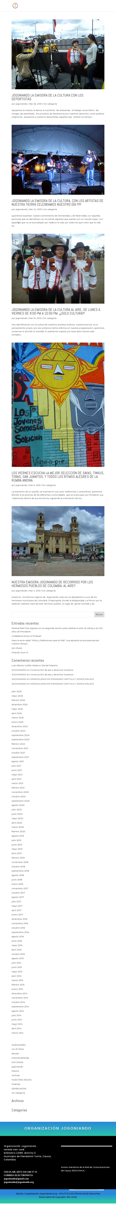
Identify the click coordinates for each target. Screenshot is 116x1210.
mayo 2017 (17, 906)
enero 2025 (17, 722)
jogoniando (21, 104)
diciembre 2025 (20, 704)
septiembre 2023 (20, 739)
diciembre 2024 (20, 726)
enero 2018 (17, 884)
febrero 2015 (18, 984)
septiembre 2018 (20, 871)
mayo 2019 (17, 849)
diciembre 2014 (19, 993)
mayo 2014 (17, 1024)
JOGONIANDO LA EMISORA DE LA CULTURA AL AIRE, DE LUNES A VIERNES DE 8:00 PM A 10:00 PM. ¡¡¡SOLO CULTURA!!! (56, 311)
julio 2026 (17, 691)
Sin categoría (50, 104)
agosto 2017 (18, 897)
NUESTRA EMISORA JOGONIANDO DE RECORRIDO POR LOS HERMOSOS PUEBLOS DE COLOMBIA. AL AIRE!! (52, 584)
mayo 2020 (17, 818)
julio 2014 (16, 1015)
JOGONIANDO (19, 670)
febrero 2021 (18, 787)
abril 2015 (16, 976)
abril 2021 (17, 779)
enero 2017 (17, 914)
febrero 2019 (18, 858)
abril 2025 (17, 713)
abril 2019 (17, 853)
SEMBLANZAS (19, 1088)
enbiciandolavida (20, 1058)
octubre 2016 (18, 928)
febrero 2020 (18, 831)
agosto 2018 (18, 875)
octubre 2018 (18, 866)
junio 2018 (17, 879)
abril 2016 (17, 949)
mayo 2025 (17, 709)
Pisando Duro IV (20, 652)
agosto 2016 (18, 936)
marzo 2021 (17, 783)
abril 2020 (17, 823)
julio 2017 (16, 901)
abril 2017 (17, 910)
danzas (15, 1053)
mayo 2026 (17, 696)
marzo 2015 (17, 980)
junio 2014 (17, 1019)
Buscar (99, 614)
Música (15, 1071)
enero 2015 (17, 989)
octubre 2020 (19, 796)
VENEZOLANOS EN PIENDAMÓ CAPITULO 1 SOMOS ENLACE (62, 679)
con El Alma (18, 1049)
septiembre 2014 (20, 1006)
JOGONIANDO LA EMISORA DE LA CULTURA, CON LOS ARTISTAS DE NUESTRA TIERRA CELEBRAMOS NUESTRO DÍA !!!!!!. (57, 202)
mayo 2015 (17, 971)
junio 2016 (17, 941)
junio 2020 (17, 814)
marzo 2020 (18, 827)
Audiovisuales (19, 1045)
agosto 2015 (18, 958)
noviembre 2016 (20, 923)
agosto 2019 (18, 836)
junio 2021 (17, 770)
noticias (16, 1075)
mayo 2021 (17, 774)
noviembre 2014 (20, 998)
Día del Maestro (50, 665)
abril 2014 (17, 1028)
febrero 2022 (18, 744)
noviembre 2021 (20, 748)
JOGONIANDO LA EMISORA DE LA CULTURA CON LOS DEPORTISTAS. (47, 97)
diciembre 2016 (19, 919)
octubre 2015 (18, 954)
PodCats (16, 1084)
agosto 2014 (18, 1011)
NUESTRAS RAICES (22, 1080)
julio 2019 (16, 840)
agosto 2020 (18, 805)
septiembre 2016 (20, 932)
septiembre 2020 (21, 801)
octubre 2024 (18, 731)
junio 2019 (17, 844)
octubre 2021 (18, 752)
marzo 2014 (17, 1033)
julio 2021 (16, 766)
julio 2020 (17, 809)
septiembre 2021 (20, 757)
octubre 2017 (18, 892)
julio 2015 (16, 963)
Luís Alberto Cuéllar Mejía (25, 665)
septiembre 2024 (20, 735)
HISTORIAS (17, 1062)
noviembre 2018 (20, 862)
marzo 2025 (18, 717)
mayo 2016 (17, 945)
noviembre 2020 (20, 792)
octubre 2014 (18, 1002)
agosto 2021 (18, 761)
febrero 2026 (18, 700)
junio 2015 (17, 967)
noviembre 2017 (20, 888)
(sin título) (17, 648)
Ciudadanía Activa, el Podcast (26, 636)
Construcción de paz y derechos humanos (51, 670)
